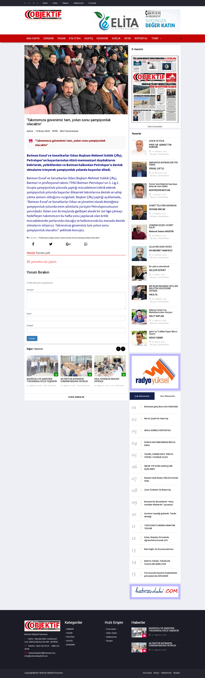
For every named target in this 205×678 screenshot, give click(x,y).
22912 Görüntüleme (160, 257)
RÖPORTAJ (141, 38)
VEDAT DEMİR (156, 338)
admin (30, 131)
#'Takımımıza (44, 237)
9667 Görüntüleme (69, 131)
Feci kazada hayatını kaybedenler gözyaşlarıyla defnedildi (160, 574)
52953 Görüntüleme (160, 344)
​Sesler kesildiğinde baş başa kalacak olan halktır (163, 185)
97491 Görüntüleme (160, 277)
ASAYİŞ (88, 38)
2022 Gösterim (117, 385)
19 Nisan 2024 (42, 131)
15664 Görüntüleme (160, 238)
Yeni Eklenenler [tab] (167, 396)
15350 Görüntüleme (160, 301)
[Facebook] (37, 3)
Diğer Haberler (76, 397)
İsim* (29, 313)
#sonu (74, 237)
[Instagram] (29, 3)
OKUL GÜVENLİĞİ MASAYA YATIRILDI (106, 380)
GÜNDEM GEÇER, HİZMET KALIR (161, 226)
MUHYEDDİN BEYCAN (159, 190)
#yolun (69, 237)
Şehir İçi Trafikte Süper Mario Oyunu (163, 332)
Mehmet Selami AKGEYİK (161, 231)
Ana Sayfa (33, 38)
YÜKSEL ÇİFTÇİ (156, 168)
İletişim (66, 3)
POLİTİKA (75, 38)
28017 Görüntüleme (160, 175)
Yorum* (30, 289)
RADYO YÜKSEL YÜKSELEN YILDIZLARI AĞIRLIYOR (157, 562)
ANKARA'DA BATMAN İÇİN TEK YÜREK (163, 163)
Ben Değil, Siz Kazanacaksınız (158, 549)
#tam (63, 237)
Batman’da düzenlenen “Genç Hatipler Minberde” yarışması (158, 503)
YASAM (61, 38)
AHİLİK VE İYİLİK (156, 141)
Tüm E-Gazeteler (155, 126)
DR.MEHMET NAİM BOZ (160, 250)
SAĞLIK (116, 38)
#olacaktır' (95, 237)
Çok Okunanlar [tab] (142, 396)
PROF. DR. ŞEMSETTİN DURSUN (160, 146)
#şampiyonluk (84, 237)
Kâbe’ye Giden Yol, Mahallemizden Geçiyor (161, 311)
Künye (156, 672)
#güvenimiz (55, 237)
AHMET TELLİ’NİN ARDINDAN (162, 205)
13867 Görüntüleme (160, 154)
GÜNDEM (48, 38)
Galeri (45, 3)
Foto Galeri (111, 629)
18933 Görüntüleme (160, 216)
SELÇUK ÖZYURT (157, 270)
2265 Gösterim (49, 385)
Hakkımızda (79, 3)
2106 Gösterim (83, 385)
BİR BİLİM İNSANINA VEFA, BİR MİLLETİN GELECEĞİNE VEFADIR (163, 288)
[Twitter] (33, 3)
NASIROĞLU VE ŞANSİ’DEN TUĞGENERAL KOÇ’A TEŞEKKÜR (42, 380)
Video (55, 3)
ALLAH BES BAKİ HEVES (160, 247)
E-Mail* (30, 325)
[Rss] (25, 3)
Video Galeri (111, 633)
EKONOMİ (102, 38)
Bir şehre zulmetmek (159, 266)
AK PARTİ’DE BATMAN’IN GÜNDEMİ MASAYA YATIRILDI (74, 380)
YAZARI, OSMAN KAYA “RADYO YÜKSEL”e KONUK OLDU (158, 455)
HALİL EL (153, 294)
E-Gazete (92, 3)
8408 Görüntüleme (160, 323)
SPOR (127, 38)
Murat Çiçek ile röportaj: (156, 418)
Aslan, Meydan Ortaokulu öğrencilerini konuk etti (156, 539)
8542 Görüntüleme (160, 197)
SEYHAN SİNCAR (157, 209)
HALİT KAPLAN (156, 316)
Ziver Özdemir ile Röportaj (157, 489)
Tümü (154, 38)
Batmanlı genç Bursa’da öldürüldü (161, 406)
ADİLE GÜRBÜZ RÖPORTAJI (157, 430)
